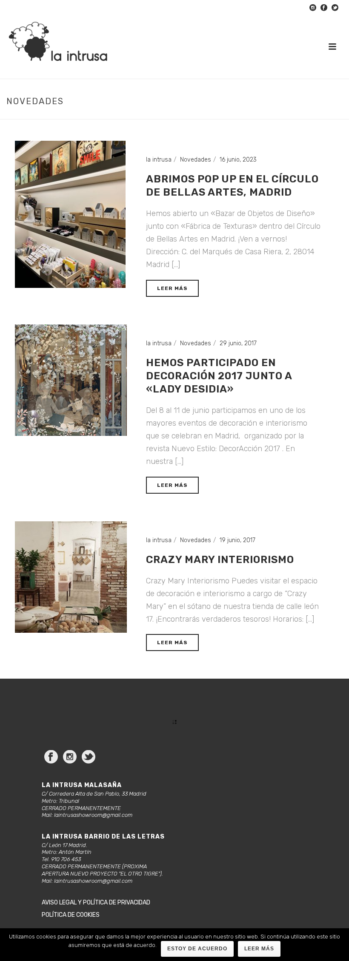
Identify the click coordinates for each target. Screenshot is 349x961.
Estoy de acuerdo (197, 949)
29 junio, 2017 (238, 343)
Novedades (195, 159)
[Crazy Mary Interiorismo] (71, 576)
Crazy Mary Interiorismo (220, 560)
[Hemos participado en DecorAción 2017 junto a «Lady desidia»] (71, 380)
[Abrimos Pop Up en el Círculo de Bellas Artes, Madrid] (70, 214)
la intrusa (159, 159)
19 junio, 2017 (237, 540)
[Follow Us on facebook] (51, 757)
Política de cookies (71, 914)
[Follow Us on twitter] (88, 757)
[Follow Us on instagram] (70, 757)
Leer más (259, 949)
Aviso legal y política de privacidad (96, 902)
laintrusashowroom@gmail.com (93, 815)
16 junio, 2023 (238, 159)
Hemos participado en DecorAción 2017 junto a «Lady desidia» (219, 376)
